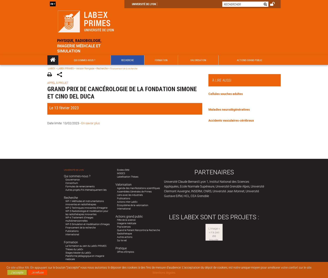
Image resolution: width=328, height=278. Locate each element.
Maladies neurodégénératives (229, 109)
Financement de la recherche (80, 227)
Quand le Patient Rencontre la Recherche (138, 230)
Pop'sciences (124, 226)
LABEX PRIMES (65, 68)
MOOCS (121, 173)
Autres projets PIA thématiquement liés (86, 189)
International (72, 234)
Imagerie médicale (126, 223)
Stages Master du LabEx (78, 252)
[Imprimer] (50, 75)
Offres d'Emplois (125, 251)
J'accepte (17, 272)
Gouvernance (72, 179)
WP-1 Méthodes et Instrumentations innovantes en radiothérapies (84, 202)
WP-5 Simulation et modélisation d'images (87, 224)
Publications (72, 231)
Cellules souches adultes (225, 94)
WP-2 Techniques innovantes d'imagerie (86, 207)
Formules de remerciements (80, 186)
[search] (245, 4)
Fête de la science (126, 219)
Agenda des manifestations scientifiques (138, 188)
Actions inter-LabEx (127, 201)
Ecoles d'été (123, 169)
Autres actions (124, 237)
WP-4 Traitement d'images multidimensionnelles (79, 219)
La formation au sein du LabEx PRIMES (85, 245)
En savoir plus (90, 123)
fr (52, 4)
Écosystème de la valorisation (132, 205)
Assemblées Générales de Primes (134, 191)
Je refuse (37, 272)
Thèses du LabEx (74, 249)
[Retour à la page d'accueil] (85, 20)
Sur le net (122, 240)
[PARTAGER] (60, 75)
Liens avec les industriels (130, 195)
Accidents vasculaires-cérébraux (231, 120)
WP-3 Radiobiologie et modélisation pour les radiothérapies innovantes (86, 212)
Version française (85, 68)
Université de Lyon (144, 4)
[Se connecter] (275, 4)
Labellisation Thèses (127, 176)
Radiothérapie (124, 233)
